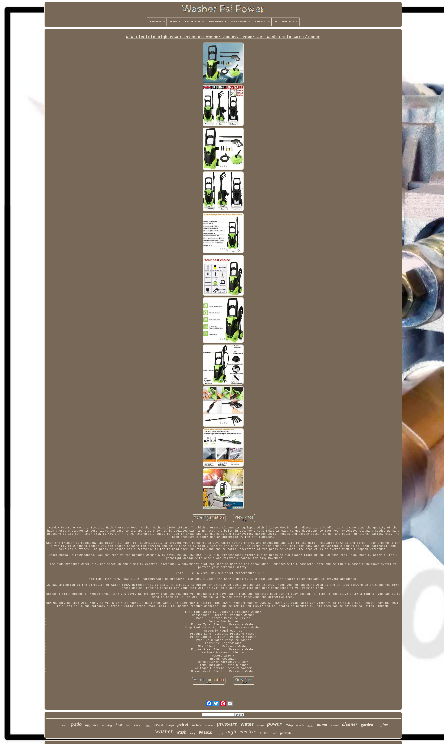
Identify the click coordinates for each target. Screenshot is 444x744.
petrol (182, 724)
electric (248, 732)
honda (300, 725)
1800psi (158, 725)
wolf (275, 733)
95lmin (205, 732)
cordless (63, 725)
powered (335, 725)
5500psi (170, 725)
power (274, 724)
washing (107, 725)
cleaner (349, 724)
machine (209, 725)
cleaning (310, 726)
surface (197, 725)
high (231, 731)
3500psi (264, 733)
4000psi (138, 725)
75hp (289, 725)
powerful (219, 734)
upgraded (91, 725)
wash (182, 732)
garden (367, 724)
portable (285, 733)
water (247, 724)
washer (164, 731)
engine (382, 724)
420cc (148, 726)
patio (76, 724)
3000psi (260, 725)
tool (128, 725)
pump (322, 724)
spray (192, 733)
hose (119, 725)
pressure (227, 723)
